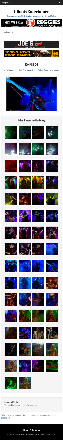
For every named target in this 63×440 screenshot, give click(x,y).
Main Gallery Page (41, 70)
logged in (18, 405)
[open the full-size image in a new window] (32, 111)
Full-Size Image (25, 70)
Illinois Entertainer (31, 11)
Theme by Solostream (47, 434)
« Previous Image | (11, 70)
